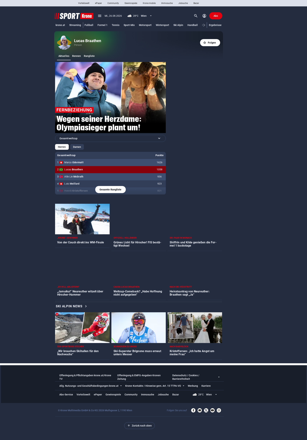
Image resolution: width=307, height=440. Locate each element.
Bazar (196, 3)
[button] (204, 25)
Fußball (89, 25)
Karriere (206, 385)
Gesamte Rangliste (110, 189)
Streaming (75, 25)
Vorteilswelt (83, 3)
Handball (192, 25)
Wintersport (162, 25)
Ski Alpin (178, 25)
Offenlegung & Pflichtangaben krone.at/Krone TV (85, 377)
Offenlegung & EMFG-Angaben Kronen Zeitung (139, 377)
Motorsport (145, 25)
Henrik (76, 190)
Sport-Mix (129, 25)
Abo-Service (66, 394)
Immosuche (167, 3)
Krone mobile (149, 3)
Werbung (193, 385)
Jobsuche (183, 3)
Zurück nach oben (139, 426)
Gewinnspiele (131, 3)
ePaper (98, 3)
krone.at (60, 25)
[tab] (64, 56)
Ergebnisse (215, 25)
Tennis (115, 25)
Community (113, 3)
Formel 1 (102, 25)
